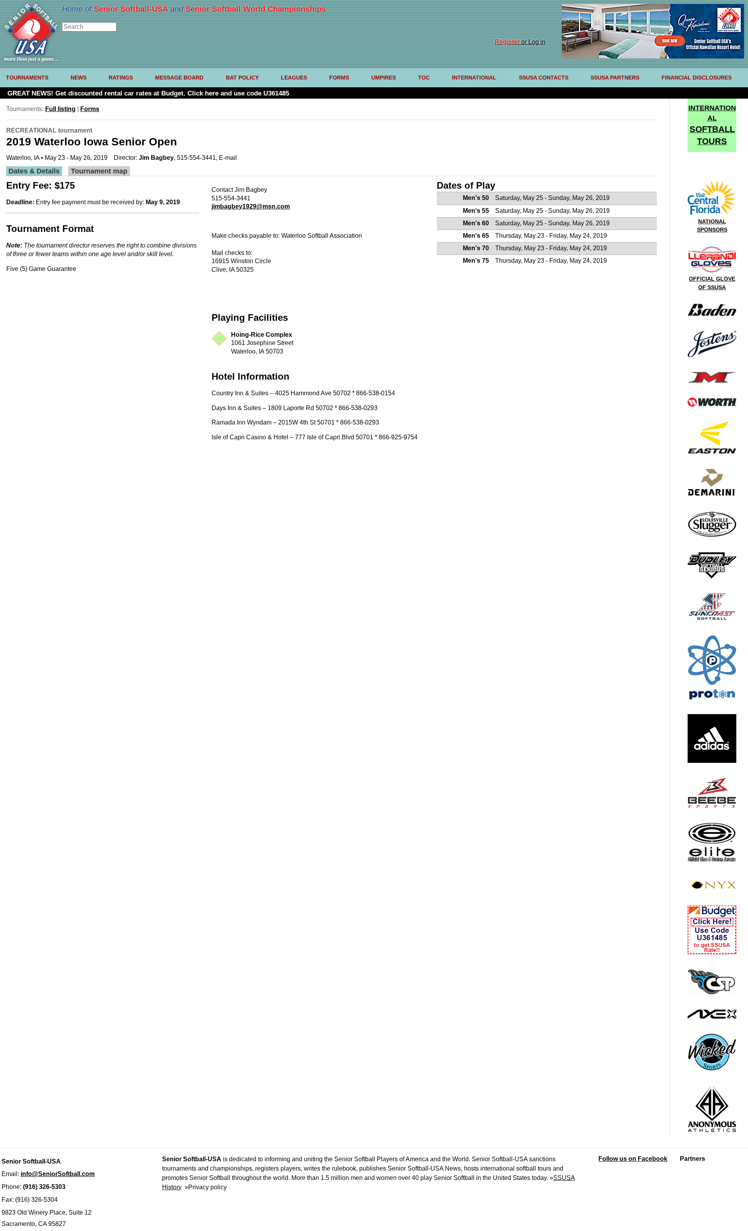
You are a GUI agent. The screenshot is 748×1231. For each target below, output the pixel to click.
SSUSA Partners (615, 77)
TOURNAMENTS (27, 77)
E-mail (228, 157)
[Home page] (31, 60)
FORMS (339, 77)
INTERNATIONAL (474, 77)
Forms (89, 109)
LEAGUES (294, 77)
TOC (424, 77)
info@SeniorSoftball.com (58, 1174)
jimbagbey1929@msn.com (251, 206)
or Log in (520, 42)
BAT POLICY (242, 77)
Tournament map (99, 171)
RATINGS (121, 77)
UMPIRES (383, 77)
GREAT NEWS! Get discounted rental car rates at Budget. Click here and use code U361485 (148, 93)
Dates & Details (34, 171)
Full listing (60, 109)
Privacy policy (207, 1187)
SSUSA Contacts (543, 77)
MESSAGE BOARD (179, 77)
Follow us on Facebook (632, 1158)
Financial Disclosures (697, 77)
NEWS (78, 77)
